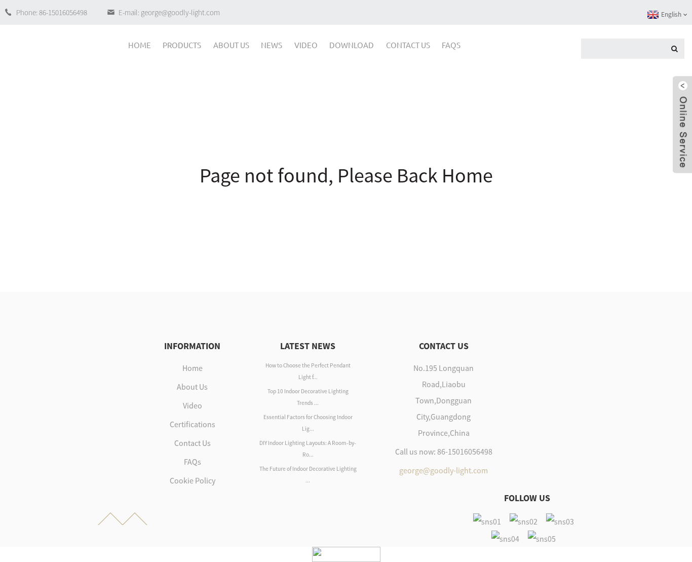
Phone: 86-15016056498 (51, 12)
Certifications (192, 424)
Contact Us (408, 45)
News (271, 45)
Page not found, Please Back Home (346, 175)
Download (351, 45)
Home (139, 45)
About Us (231, 45)
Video (306, 45)
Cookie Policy (192, 480)
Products (182, 45)
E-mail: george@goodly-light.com (169, 12)
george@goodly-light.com (443, 470)
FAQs (451, 45)
